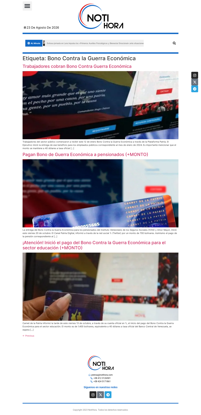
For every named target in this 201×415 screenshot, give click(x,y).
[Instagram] (194, 75)
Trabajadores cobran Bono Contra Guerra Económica (77, 66)
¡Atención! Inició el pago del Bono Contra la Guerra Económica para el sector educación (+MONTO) (94, 245)
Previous (28, 335)
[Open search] (174, 43)
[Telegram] (194, 88)
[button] (27, 6)
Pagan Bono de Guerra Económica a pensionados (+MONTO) (85, 154)
